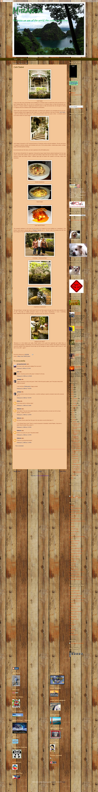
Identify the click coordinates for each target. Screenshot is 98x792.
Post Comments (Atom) (43, 475)
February (74, 421)
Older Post (62, 471)
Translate (80, 108)
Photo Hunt (72, 505)
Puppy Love (75, 454)
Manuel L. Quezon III (74, 590)
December (75, 398)
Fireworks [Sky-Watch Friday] (79, 341)
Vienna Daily (72, 564)
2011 (72, 389)
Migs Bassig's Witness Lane (76, 577)
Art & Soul (71, 523)
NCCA (70, 621)
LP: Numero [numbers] (78, 313)
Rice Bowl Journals (74, 619)
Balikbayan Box (73, 616)
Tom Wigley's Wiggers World (76, 551)
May (73, 414)
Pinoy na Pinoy (73, 516)
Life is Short (72, 566)
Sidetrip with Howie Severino (76, 601)
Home (15, 59)
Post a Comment (19, 446)
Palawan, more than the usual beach (77, 471)
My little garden (76, 469)
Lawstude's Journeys (74, 556)
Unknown (19, 408)
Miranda (27, 10)
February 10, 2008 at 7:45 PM (24, 398)
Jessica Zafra (72, 588)
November (75, 401)
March (74, 419)
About (22, 59)
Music (70, 497)
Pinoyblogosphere (73, 634)
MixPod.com (81, 497)
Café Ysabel (62, 112)
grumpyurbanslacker (21, 364)
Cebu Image (72, 526)
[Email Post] (32, 354)
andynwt (53, 782)
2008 (72, 396)
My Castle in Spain (73, 529)
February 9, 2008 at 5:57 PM (24, 368)
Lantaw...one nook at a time (76, 513)
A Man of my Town (73, 558)
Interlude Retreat (73, 608)
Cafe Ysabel (19, 67)
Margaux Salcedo (37, 230)
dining (18, 356)
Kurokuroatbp (72, 561)
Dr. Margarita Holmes (74, 593)
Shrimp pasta (27, 386)
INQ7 (70, 627)
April (73, 417)
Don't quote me (76, 466)
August (74, 408)
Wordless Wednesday (74, 540)
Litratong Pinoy (73, 545)
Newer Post (17, 471)
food (22, 356)
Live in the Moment (31, 59)
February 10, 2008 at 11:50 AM (24, 376)
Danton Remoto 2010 (74, 510)
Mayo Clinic (72, 629)
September (75, 405)
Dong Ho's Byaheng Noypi (75, 548)
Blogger (64, 782)
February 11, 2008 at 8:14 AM (24, 405)
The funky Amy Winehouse (76, 441)
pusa (18, 371)
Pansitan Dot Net (73, 614)
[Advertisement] (39, 459)
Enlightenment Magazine (75, 611)
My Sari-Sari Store (73, 569)
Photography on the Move (75, 553)
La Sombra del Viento (75, 461)
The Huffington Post (74, 518)
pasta (28, 356)
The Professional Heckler (75, 508)
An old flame (75, 458)
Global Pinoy (72, 603)
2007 (72, 478)
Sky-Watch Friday (73, 543)
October (74, 403)
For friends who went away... (76, 424)
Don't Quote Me (76, 430)
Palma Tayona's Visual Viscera (76, 571)
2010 (72, 392)
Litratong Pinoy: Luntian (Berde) (79, 327)
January (74, 475)
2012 (72, 387)
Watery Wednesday (74, 531)
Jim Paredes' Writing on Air (76, 579)
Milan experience (76, 464)
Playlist (74, 497)
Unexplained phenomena (75, 437)
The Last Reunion (76, 446)
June (73, 412)
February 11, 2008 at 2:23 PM (24, 427)
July (73, 410)
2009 (72, 394)
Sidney (18, 401)
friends (25, 356)
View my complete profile (75, 95)
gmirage (19, 379)
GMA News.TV (72, 624)
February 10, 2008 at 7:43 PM (24, 388)
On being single (76, 444)
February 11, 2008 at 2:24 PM (24, 442)
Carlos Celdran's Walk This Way (77, 598)
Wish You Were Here (74, 574)
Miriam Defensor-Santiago (75, 596)
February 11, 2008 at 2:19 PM (24, 414)
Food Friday (72, 534)
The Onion (72, 632)
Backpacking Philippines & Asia (77, 521)
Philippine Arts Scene (74, 606)
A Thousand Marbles (75, 433)
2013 (72, 385)
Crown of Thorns (76, 448)
